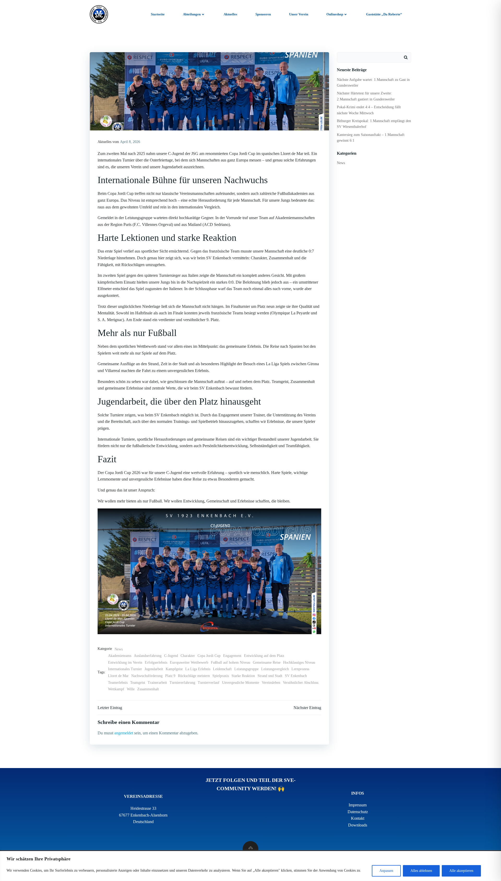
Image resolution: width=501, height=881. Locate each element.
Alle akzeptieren (461, 871)
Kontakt (357, 818)
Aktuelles (230, 14)
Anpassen (386, 871)
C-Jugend (171, 656)
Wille (131, 689)
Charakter (188, 656)
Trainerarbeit (157, 683)
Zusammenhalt (148, 689)
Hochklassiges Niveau (299, 662)
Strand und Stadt (270, 676)
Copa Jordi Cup (209, 656)
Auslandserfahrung (148, 656)
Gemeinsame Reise (267, 662)
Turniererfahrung (182, 683)
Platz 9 (170, 676)
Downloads (357, 825)
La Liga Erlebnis (197, 669)
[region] (250, 866)
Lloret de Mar (118, 676)
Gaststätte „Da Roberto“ (384, 14)
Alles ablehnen (421, 871)
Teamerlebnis (118, 683)
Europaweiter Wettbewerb (189, 662)
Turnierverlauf (208, 683)
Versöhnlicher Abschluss (300, 683)
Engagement (232, 656)
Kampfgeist (174, 669)
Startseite (158, 14)
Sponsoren (263, 14)
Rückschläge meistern (194, 676)
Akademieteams (119, 656)
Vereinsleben (271, 683)
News (119, 649)
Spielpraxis (220, 676)
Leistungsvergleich (275, 669)
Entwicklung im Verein (125, 662)
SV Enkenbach (296, 676)
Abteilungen (192, 14)
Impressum (358, 805)
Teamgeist (137, 683)
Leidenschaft (222, 669)
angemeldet (123, 733)
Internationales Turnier (125, 669)
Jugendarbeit (154, 669)
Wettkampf (116, 689)
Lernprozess (300, 669)
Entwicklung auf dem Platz (264, 656)
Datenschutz (358, 812)
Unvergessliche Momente (240, 683)
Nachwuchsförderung (147, 676)
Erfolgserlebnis (156, 662)
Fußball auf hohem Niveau (230, 662)
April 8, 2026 (130, 142)
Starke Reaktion (243, 676)
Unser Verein (298, 14)
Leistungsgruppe (246, 669)
